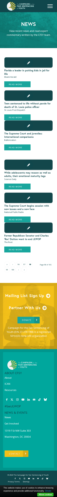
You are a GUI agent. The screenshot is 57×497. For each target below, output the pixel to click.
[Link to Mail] (34, 399)
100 (12, 270)
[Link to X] (11, 399)
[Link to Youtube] (23, 399)
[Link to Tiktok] (39, 399)
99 (7, 270)
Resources (10, 390)
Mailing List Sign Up (24, 295)
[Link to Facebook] (6, 399)
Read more (15, 84)
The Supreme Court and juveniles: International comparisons (23, 135)
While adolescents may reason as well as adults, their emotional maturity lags (27, 174)
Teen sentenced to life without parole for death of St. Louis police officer (27, 105)
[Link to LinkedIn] (28, 399)
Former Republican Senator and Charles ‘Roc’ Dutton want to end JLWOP (26, 237)
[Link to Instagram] (17, 399)
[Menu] (48, 6)
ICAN (7, 383)
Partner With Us (25, 307)
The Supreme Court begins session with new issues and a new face (26, 207)
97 (24, 264)
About (8, 377)
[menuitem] (48, 6)
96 (18, 264)
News (8, 417)
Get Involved (12, 423)
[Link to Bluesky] (45, 399)
